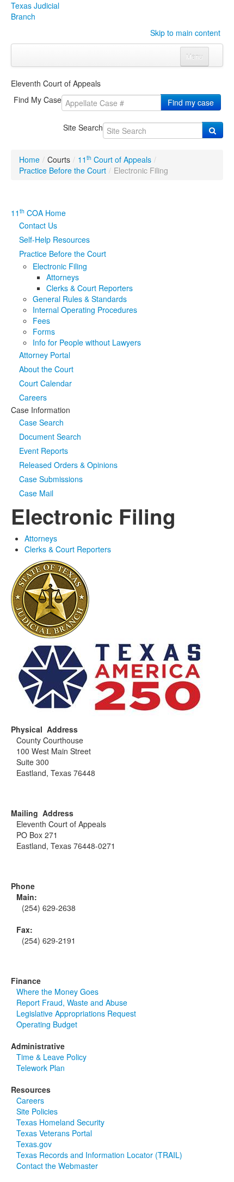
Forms (44, 331)
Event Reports (43, 450)
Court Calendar (45, 383)
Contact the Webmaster (57, 1165)
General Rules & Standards (80, 298)
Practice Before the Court (62, 170)
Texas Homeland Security (60, 1122)
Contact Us (38, 225)
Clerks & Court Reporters (89, 287)
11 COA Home (38, 212)
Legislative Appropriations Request (76, 1013)
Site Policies (37, 1111)
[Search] (212, 130)
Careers (33, 397)
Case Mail (36, 493)
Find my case (191, 102)
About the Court (46, 369)
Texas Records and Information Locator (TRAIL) (99, 1154)
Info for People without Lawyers (87, 342)
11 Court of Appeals (114, 159)
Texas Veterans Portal (54, 1133)
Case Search (41, 422)
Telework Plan (40, 1067)
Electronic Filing (60, 266)
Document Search (50, 436)
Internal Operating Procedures (85, 309)
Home (29, 159)
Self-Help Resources (54, 239)
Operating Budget (46, 1024)
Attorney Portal (44, 354)
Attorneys (62, 277)
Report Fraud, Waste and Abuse (71, 1002)
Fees (41, 320)
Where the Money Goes (57, 991)
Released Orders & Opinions (68, 464)
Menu (194, 56)
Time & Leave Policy (51, 1056)
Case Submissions (51, 478)
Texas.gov (34, 1143)
